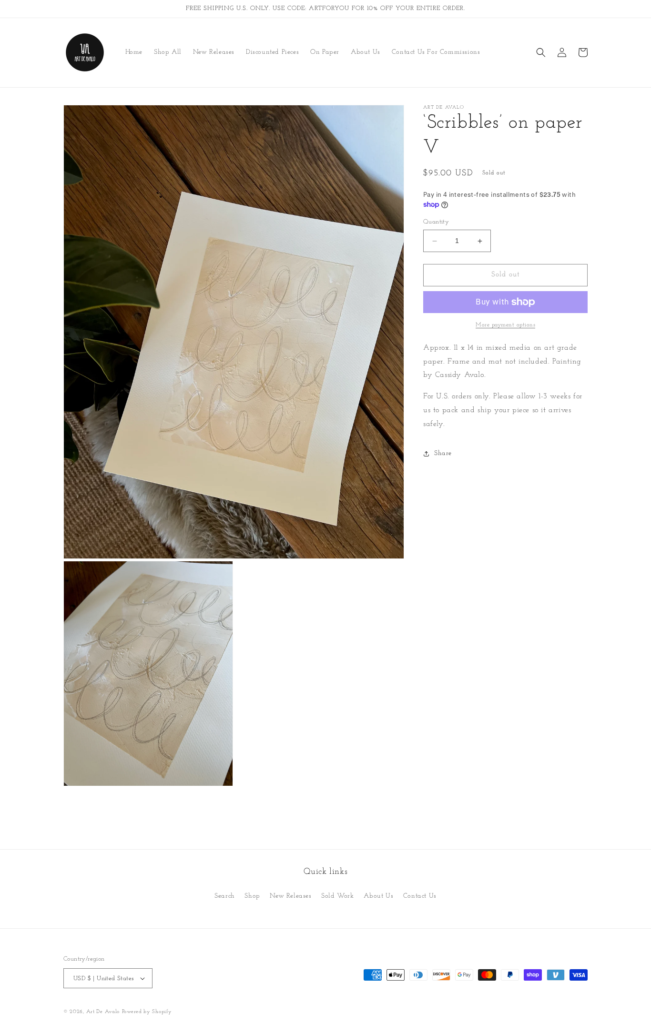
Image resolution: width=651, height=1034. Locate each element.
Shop (252, 896)
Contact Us (420, 896)
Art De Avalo (103, 1011)
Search (224, 896)
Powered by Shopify (147, 1011)
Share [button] (443, 453)
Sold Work (337, 896)
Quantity (436, 222)
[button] (540, 52)
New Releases (290, 896)
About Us (378, 896)
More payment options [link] (505, 325)
